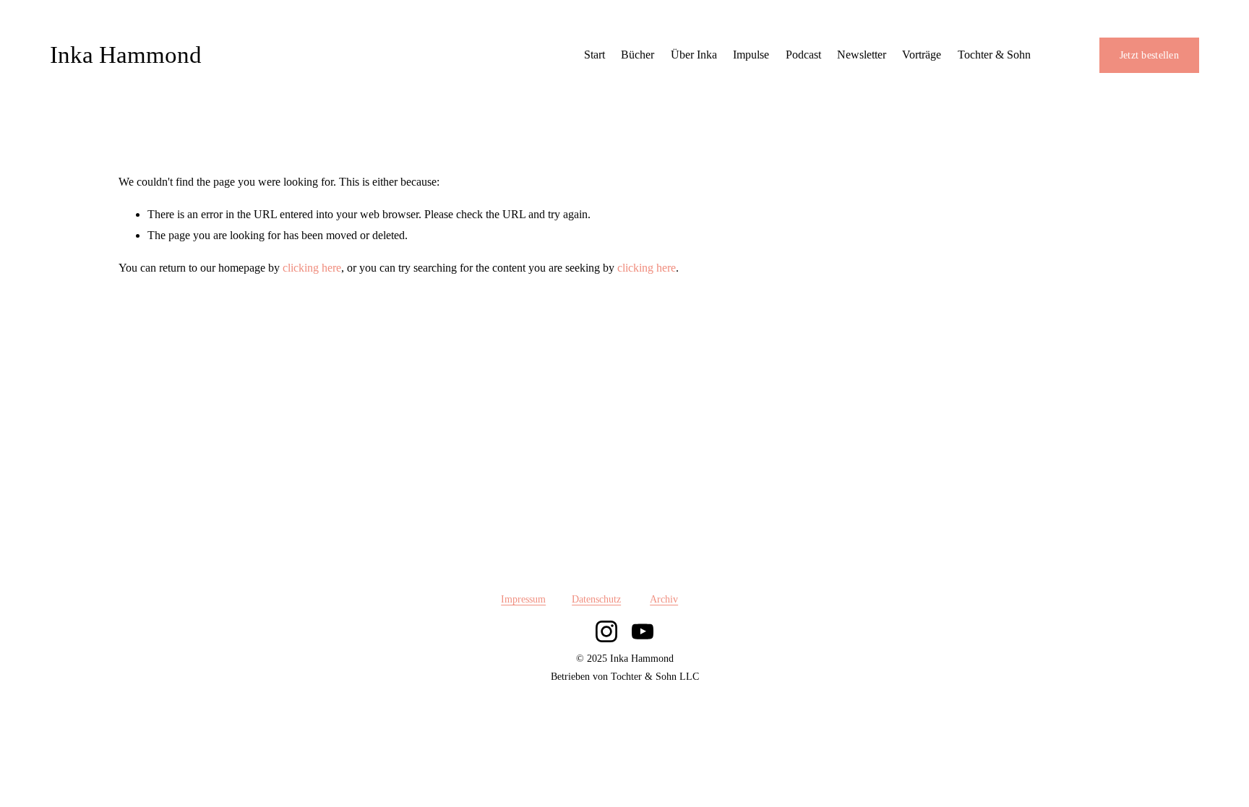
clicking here (312, 268)
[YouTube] (642, 631)
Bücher (637, 54)
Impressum (523, 599)
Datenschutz (596, 599)
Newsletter (861, 54)
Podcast (803, 54)
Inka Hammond (126, 55)
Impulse (751, 54)
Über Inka (694, 54)
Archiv (664, 599)
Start (594, 54)
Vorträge (921, 54)
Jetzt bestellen (1149, 55)
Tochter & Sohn (994, 54)
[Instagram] (606, 631)
